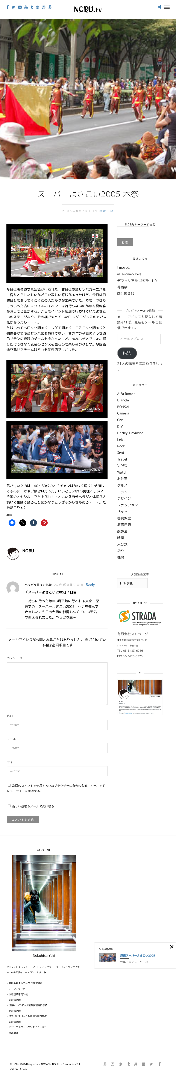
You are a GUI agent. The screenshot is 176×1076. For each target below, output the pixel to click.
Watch (122, 472)
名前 (10, 715)
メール (11, 738)
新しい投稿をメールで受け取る (33, 806)
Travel (122, 459)
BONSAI (123, 406)
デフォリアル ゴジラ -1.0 (137, 280)
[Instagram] (43, 7)
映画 (120, 537)
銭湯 (120, 557)
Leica (121, 439)
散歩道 (122, 531)
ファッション (127, 505)
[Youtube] (26, 7)
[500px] (50, 7)
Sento (121, 452)
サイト (11, 762)
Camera (123, 413)
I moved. (123, 267)
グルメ (122, 485)
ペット (122, 511)
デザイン (124, 498)
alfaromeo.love (129, 274)
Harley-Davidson (130, 433)
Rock (121, 446)
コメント (15, 658)
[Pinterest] (37, 7)
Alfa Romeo (126, 393)
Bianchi (123, 400)
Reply (90, 584)
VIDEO (122, 465)
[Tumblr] (32, 7)
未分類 (122, 544)
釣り (120, 550)
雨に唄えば (125, 293)
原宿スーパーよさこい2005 (137, 955)
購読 (127, 353)
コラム (122, 492)
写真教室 (124, 518)
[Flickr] (19, 7)
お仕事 (122, 478)
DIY (120, 426)
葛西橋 (122, 287)
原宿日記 (106, 211)
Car (120, 419)
